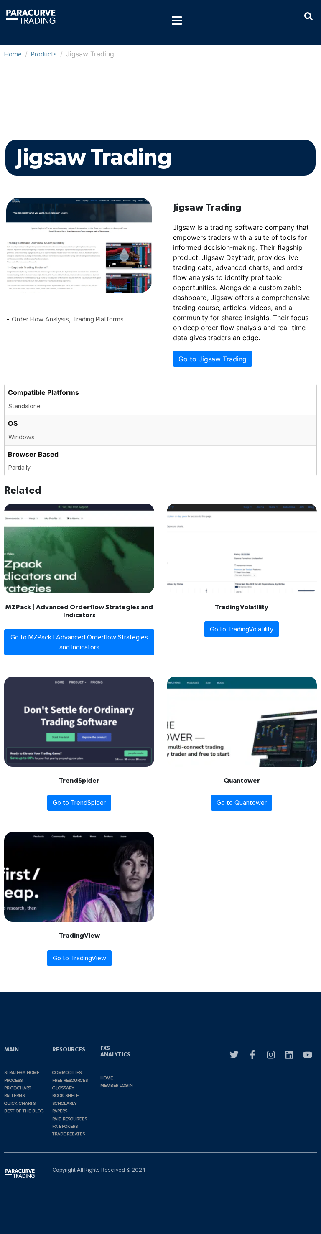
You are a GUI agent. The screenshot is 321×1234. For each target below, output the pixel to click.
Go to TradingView (79, 958)
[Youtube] (307, 1055)
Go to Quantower (242, 803)
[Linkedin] (289, 1055)
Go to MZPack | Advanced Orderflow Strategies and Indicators (79, 642)
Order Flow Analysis (40, 319)
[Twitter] (234, 1055)
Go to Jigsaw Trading (212, 359)
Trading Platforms (98, 319)
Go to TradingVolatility (241, 629)
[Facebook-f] (252, 1055)
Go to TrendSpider (79, 803)
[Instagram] (271, 1055)
